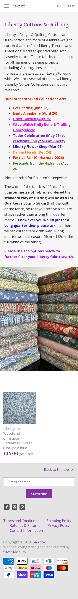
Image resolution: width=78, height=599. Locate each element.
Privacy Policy (58, 525)
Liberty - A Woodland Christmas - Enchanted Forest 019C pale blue (17, 438)
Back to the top (57, 469)
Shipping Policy (59, 520)
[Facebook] (7, 507)
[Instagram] (14, 507)
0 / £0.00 (64, 5)
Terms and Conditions (21, 520)
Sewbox (39, 542)
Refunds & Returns (25, 525)
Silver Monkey (14, 551)
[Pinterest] (22, 507)
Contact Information (26, 530)
